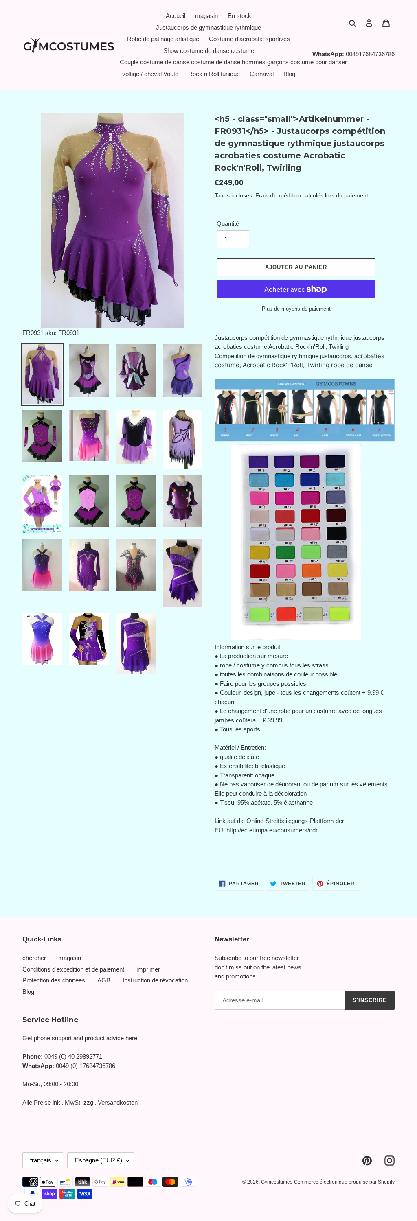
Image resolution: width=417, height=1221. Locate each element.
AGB (103, 980)
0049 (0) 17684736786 (85, 1065)
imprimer (148, 969)
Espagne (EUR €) (98, 1160)
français (40, 1160)
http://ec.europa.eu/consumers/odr (272, 830)
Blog (28, 991)
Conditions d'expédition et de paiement (73, 969)
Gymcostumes (276, 1182)
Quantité (228, 223)
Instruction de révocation (155, 980)
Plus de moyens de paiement (296, 309)
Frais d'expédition (278, 195)
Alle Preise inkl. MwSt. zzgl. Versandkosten (80, 1102)
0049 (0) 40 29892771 (73, 1056)
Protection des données (53, 980)
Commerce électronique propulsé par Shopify (344, 1182)
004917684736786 (370, 53)
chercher (34, 957)
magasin (69, 957)
